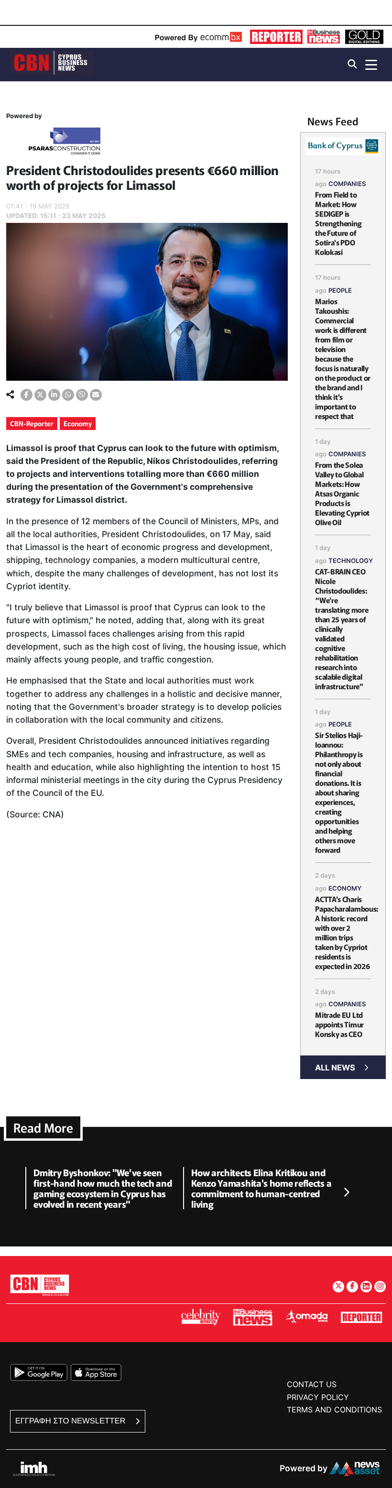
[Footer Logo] (39, 1285)
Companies (347, 183)
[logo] (52, 64)
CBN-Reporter (32, 423)
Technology (350, 560)
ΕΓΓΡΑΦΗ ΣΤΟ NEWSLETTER (71, 1420)
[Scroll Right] (346, 1192)
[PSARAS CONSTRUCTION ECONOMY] (64, 143)
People (340, 290)
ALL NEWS (335, 1067)
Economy (78, 423)
